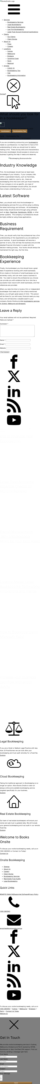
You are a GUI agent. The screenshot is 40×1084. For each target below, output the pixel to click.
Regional (10, 63)
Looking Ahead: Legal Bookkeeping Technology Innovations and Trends (20, 586)
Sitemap (6, 867)
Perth (9, 61)
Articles (6, 66)
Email (2, 344)
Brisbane (10, 56)
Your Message (5, 1073)
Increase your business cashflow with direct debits (18, 682)
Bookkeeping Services (15, 22)
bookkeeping (33, 142)
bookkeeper (5, 131)
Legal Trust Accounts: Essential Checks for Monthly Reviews (17, 486)
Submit (16, 1083)
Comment (4, 324)
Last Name (4, 1059)
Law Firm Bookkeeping (15, 29)
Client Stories (12, 39)
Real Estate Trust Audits (12, 879)
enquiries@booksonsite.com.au (11, 928)
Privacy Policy (33, 894)
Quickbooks (22, 212)
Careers (10, 46)
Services (7, 20)
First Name (4, 1054)
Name (2, 340)
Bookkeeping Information (16, 75)
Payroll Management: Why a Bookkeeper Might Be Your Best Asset (20, 536)
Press (9, 44)
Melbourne (11, 54)
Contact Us (4, 853)
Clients (6, 34)
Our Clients (11, 37)
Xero (7, 212)
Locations (7, 49)
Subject (2, 1069)
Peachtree (13, 212)
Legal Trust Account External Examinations (22, 32)
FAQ (8, 73)
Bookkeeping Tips (13, 71)
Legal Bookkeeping (14, 25)
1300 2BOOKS (5, 1009)
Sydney (10, 51)
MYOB (29, 212)
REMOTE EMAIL (5, 894)
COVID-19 (10, 68)
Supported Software (21, 894)
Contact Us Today (12, 1011)
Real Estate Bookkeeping (16, 27)
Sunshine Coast (13, 58)
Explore (2, 755)
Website (3, 348)
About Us (7, 41)
